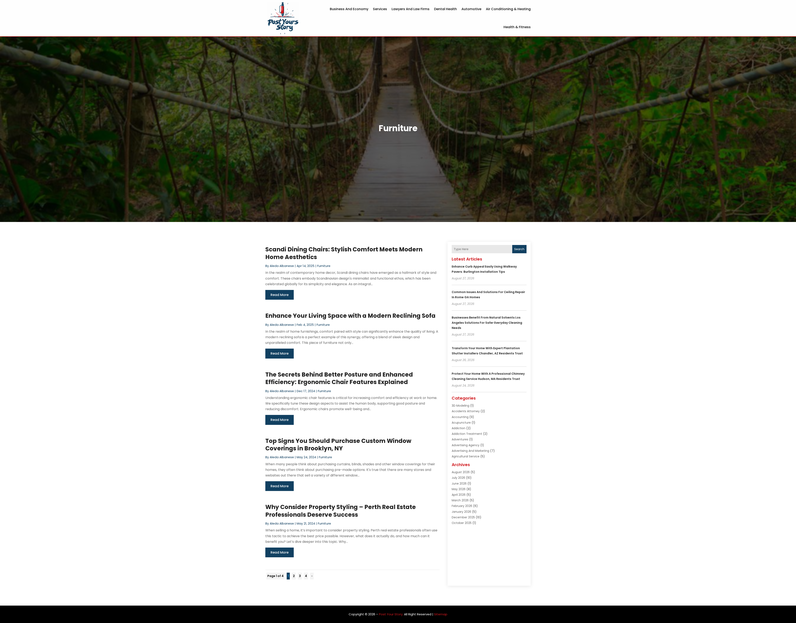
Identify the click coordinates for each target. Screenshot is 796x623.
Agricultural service (465, 456)
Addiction (458, 428)
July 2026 (458, 478)
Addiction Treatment (467, 434)
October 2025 (462, 523)
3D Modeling (460, 406)
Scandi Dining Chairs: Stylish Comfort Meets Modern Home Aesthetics (343, 253)
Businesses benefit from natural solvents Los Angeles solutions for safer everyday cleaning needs (487, 322)
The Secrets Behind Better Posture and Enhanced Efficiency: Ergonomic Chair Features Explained (339, 378)
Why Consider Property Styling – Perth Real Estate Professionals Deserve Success (340, 511)
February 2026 (462, 506)
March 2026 (460, 500)
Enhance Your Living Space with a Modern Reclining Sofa (350, 316)
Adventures (460, 439)
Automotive (471, 9)
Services (380, 9)
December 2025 (463, 517)
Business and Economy (349, 9)
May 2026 (459, 489)
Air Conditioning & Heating (508, 9)
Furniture (323, 266)
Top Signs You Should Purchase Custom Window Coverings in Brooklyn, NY (338, 444)
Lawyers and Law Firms (411, 9)
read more (280, 294)
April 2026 (459, 495)
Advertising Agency (465, 445)
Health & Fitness (517, 27)
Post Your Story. (391, 614)
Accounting (460, 417)
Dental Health (445, 9)
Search (519, 249)
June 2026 (459, 483)
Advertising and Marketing (470, 451)
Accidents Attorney (466, 411)
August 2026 (461, 472)
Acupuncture (461, 423)
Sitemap (440, 614)
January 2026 (461, 512)
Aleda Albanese (282, 266)
